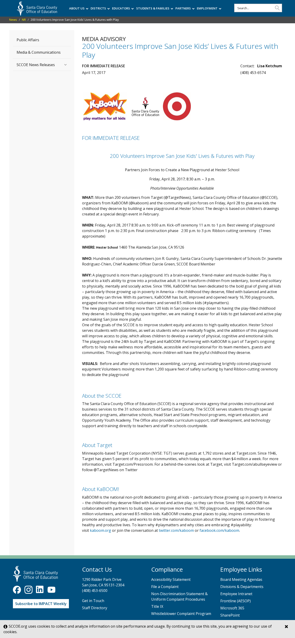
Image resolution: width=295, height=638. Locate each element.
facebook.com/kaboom (219, 530)
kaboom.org (100, 530)
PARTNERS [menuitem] (183, 8)
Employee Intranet (236, 593)
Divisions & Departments (241, 586)
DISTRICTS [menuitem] (98, 8)
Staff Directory (94, 607)
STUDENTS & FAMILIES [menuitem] (152, 8)
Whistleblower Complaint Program (181, 613)
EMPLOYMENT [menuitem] (207, 8)
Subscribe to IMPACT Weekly (41, 603)
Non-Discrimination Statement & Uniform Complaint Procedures (179, 596)
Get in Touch (93, 600)
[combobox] (258, 8)
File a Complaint (165, 586)
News (13, 20)
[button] (277, 8)
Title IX (157, 606)
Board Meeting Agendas (241, 579)
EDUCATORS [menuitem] (121, 8)
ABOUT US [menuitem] (77, 8)
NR (24, 20)
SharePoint (230, 615)
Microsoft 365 (232, 608)
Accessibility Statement (171, 579)
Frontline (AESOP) (235, 600)
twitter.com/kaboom (176, 530)
